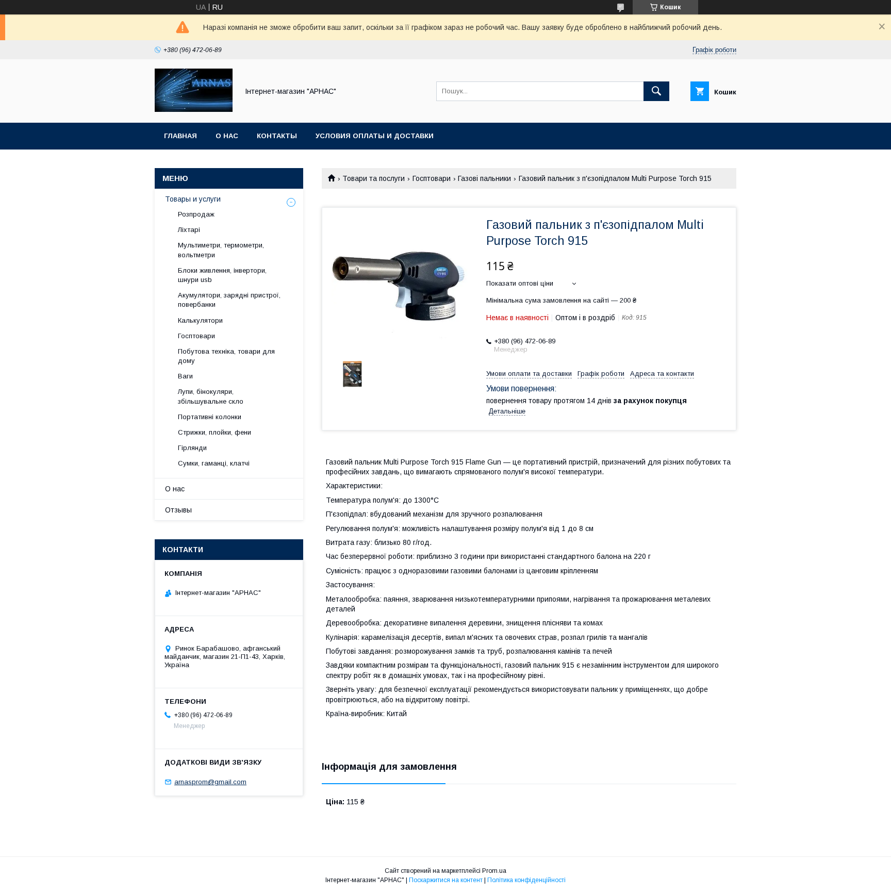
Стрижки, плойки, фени (214, 432)
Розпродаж (196, 214)
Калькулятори (200, 320)
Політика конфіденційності (526, 880)
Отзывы (178, 510)
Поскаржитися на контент (446, 880)
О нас (227, 136)
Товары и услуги (193, 199)
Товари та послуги (373, 178)
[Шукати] (656, 91)
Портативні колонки (209, 417)
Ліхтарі (189, 230)
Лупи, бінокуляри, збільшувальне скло (210, 396)
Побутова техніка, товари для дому (226, 356)
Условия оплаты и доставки (375, 136)
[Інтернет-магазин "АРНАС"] (194, 109)
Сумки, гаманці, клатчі (214, 463)
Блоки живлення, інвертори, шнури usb (222, 275)
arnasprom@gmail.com (210, 782)
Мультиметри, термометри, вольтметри (221, 249)
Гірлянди (192, 448)
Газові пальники (484, 178)
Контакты (277, 136)
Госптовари (431, 178)
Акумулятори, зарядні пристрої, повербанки (229, 299)
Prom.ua (494, 870)
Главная (180, 136)
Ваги (185, 376)
